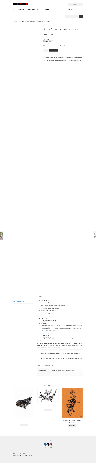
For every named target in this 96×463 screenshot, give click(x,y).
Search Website (68, 13)
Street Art (49, 59)
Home (14, 9)
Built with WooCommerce (26, 455)
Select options (24, 425)
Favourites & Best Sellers (63, 57)
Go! (80, 16)
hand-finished (55, 60)
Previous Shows (21, 21)
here (81, 358)
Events (38, 9)
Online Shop (21, 9)
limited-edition (64, 60)
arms (47, 60)
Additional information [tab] (18, 301)
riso (76, 60)
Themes (64, 59)
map (47, 330)
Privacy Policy (16, 455)
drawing (50, 60)
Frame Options (46, 39)
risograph (79, 60)
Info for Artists (31, 9)
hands (59, 60)
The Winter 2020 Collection (30, 21)
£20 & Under (50, 57)
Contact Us (46, 9)
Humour (70, 57)
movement (72, 60)
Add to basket (53, 50)
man (69, 60)
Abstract (55, 57)
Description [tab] (15, 297)
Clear (64, 45)
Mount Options (46, 43)
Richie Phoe (77, 57)
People (73, 57)
